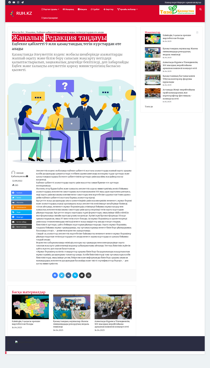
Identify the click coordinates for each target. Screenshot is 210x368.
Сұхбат (96, 9)
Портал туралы (50, 9)
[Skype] (75, 275)
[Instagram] (8, 346)
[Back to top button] (5, 352)
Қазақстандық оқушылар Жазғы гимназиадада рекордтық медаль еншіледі (71, 324)
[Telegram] (8, 349)
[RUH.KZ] (21, 13)
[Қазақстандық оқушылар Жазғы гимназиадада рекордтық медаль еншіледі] (71, 318)
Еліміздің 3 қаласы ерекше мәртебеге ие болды (26, 322)
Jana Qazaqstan (50, 18)
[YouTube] (8, 343)
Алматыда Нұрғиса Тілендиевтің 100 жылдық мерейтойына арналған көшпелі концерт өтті (112, 324)
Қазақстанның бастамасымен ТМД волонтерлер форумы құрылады (179, 79)
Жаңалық (69, 9)
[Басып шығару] (88, 275)
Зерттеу (109, 9)
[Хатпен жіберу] (82, 275)
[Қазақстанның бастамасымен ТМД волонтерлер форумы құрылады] (153, 84)
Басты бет (19, 32)
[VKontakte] (68, 275)
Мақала (83, 9)
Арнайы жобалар (128, 9)
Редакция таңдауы (76, 38)
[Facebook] (55, 275)
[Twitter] (62, 275)
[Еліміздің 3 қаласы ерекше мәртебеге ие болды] (30, 318)
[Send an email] (27, 176)
